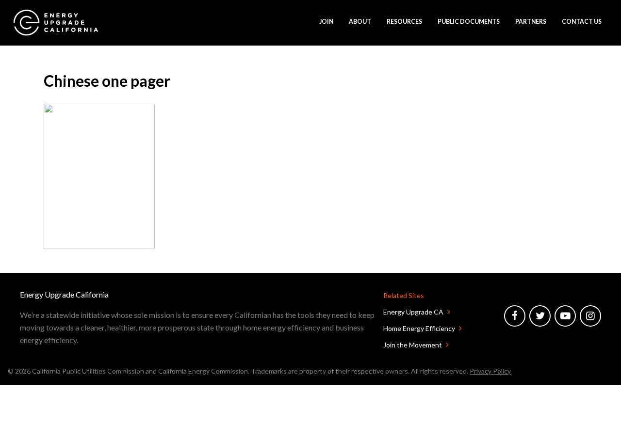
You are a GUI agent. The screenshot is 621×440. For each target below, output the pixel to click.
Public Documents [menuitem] (469, 21)
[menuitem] (56, 22)
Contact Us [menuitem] (582, 21)
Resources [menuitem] (404, 21)
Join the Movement (412, 345)
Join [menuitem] (326, 21)
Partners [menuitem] (530, 21)
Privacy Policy (490, 371)
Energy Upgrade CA (413, 312)
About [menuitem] (360, 21)
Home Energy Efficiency (419, 328)
